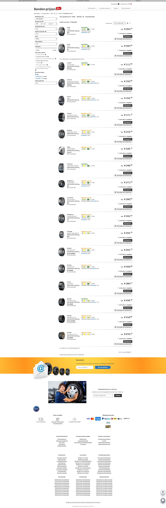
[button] (163, 492)
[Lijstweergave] (127, 23)
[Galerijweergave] (130, 23)
